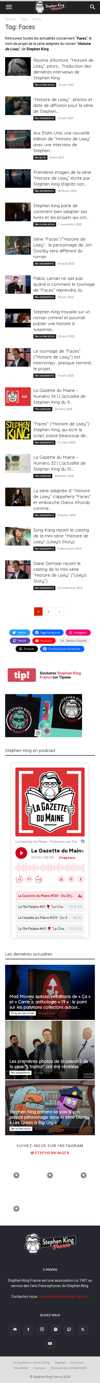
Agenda (60, 1362)
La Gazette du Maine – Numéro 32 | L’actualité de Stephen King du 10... (59, 463)
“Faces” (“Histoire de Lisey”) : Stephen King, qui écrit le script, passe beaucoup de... (62, 429)
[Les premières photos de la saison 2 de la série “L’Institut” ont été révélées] (50, 1050)
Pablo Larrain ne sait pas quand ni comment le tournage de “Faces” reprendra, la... (64, 284)
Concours (77, 1362)
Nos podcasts (43, 409)
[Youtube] (50, 1344)
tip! (21, 675)
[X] (83, 1330)
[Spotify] (56, 1330)
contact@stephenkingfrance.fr (64, 1296)
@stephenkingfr (50, 1152)
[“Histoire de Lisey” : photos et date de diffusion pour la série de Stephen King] (18, 105)
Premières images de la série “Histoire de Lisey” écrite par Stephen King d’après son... (62, 178)
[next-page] (59, 611)
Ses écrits (40, 157)
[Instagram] (42, 1330)
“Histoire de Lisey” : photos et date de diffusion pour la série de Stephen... (63, 105)
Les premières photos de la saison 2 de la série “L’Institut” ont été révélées (48, 1063)
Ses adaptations (44, 118)
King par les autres (22, 1013)
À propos (39, 1368)
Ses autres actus (45, 84)
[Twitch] (69, 1330)
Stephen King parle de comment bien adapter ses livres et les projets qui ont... (60, 211)
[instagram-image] (16, 1174)
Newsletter (21, 1368)
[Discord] (15, 1330)
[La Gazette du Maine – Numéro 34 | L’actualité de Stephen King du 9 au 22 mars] (18, 396)
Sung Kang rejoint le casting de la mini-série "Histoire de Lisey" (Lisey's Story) (61, 535)
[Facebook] (28, 1330)
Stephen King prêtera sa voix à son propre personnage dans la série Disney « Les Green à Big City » (49, 1117)
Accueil (10, 19)
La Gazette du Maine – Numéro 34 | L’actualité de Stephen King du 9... (59, 396)
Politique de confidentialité (69, 1368)
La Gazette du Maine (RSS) (31, 1362)
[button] (9, 7)
